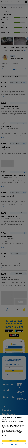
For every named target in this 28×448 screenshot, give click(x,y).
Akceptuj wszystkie (15, 441)
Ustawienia (16, 445)
